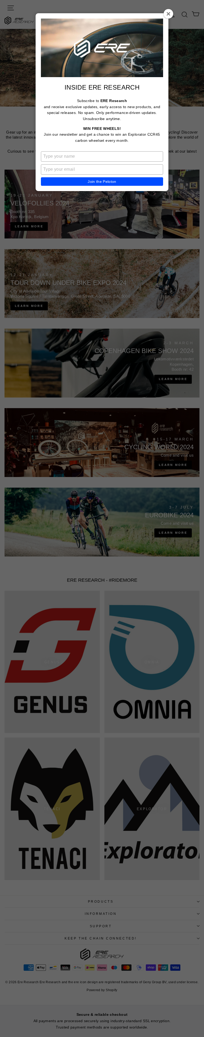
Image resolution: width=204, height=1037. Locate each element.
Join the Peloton (102, 181)
